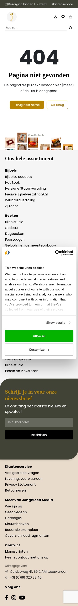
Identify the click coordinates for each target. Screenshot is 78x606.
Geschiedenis (16, 512)
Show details (55, 322)
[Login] (55, 16)
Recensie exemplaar (21, 529)
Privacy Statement (20, 484)
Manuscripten (16, 551)
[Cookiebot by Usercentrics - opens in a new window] (55, 253)
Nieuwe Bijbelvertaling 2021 (26, 194)
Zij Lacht (11, 206)
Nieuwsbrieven (17, 523)
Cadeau (11, 227)
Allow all (39, 336)
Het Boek (12, 182)
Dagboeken (14, 233)
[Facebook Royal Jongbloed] (6, 598)
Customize (37, 349)
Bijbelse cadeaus (18, 176)
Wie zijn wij (13, 506)
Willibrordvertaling (20, 200)
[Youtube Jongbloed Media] (22, 598)
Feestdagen (15, 239)
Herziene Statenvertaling (25, 188)
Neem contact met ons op (26, 557)
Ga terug (57, 105)
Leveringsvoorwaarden (23, 478)
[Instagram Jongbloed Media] (13, 598)
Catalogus (13, 518)
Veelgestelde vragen (22, 472)
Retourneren (15, 490)
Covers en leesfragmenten (27, 535)
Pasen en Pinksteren (21, 370)
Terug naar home (27, 105)
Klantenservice (62, 4)
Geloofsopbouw (18, 359)
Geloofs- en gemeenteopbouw (30, 245)
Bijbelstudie (14, 222)
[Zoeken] (70, 28)
